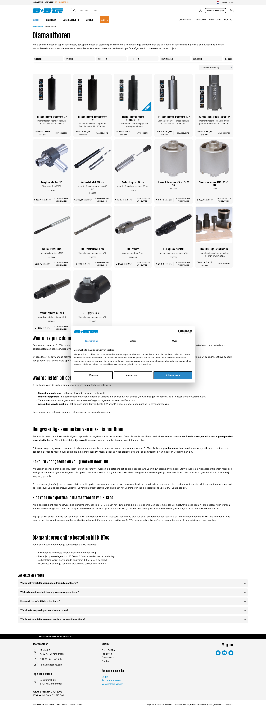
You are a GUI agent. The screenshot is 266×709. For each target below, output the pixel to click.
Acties (104, 19)
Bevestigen (51, 19)
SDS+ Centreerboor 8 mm (92, 249)
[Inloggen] (200, 10)
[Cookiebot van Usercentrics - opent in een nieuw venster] (180, 332)
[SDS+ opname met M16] (173, 225)
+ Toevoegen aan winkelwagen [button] (61, 200)
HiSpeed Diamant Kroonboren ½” (52, 116)
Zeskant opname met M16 (52, 313)
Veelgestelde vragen (112, 684)
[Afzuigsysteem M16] (92, 289)
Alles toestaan (173, 375)
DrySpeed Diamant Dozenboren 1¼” (214, 116)
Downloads (215, 20)
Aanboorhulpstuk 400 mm (92, 182)
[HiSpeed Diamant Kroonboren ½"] (52, 93)
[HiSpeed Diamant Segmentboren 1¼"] (92, 93)
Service (89, 19)
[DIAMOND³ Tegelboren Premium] (214, 225)
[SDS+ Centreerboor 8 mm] (92, 225)
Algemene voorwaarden (43, 705)
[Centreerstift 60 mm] (52, 225)
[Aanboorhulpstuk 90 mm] (133, 158)
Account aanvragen (215, 10)
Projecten (200, 20)
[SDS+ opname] (133, 225)
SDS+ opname (133, 249)
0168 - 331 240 (227, 2)
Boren (36, 19)
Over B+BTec (185, 20)
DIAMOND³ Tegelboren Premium (214, 249)
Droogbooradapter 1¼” (51, 182)
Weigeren (93, 375)
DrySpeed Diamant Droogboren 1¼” (174, 116)
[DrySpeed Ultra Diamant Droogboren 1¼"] (133, 93)
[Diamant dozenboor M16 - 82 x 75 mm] (214, 158)
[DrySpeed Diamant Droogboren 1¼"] (173, 93)
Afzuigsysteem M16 (92, 313)
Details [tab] (133, 341)
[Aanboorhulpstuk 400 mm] (92, 158)
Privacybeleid (76, 705)
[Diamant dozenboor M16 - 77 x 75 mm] (173, 158)
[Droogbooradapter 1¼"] (52, 158)
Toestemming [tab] (91, 341)
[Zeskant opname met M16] (52, 289)
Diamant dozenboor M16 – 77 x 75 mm (173, 184)
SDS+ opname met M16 (173, 249)
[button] (218, 2)
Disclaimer (61, 705)
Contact (228, 20)
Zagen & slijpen (71, 19)
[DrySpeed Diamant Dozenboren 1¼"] (214, 93)
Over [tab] (174, 341)
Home (35, 26)
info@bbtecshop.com (51, 664)
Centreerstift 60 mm (52, 249)
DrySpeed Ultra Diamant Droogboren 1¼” (133, 118)
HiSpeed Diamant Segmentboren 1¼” (92, 118)
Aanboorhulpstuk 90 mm (133, 182)
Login (105, 676)
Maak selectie (61, 133)
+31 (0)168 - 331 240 (51, 658)
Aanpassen (131, 375)
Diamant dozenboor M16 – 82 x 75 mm (214, 184)
